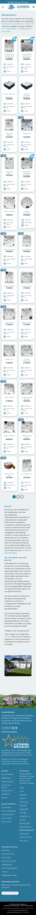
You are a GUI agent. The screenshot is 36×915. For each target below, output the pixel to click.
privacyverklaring (20, 910)
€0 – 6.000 (6, 29)
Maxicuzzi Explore (9, 134)
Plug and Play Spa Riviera (26, 172)
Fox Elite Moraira (26, 474)
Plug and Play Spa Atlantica (26, 55)
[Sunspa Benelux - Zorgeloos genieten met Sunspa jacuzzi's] (18, 7)
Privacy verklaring (26, 905)
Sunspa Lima (9, 359)
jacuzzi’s (5, 771)
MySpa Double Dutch (27, 436)
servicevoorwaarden (14, 912)
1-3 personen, (7, 24)
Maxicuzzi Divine (9, 250)
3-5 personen (17, 24)
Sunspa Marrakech (26, 212)
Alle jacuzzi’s (9, 15)
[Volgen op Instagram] (6, 728)
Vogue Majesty (27, 250)
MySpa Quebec (27, 323)
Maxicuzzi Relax (9, 211)
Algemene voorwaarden (11, 905)
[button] (3, 7)
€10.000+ (28, 29)
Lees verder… (6, 31)
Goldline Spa (26, 133)
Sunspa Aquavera (27, 94)
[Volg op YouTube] (16, 728)
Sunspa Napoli (9, 323)
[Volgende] (22, 496)
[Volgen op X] (9, 728)
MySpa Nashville (9, 286)
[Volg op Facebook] (3, 728)
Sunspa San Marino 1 (9, 172)
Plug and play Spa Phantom (9, 55)
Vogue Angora (9, 397)
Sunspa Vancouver (26, 360)
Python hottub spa (9, 475)
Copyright (17, 904)
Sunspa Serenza (9, 94)
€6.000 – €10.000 (17, 29)
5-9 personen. (29, 24)
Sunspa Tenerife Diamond (26, 398)
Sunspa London (27, 286)
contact (7, 637)
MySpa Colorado (9, 436)
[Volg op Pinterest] (12, 728)
